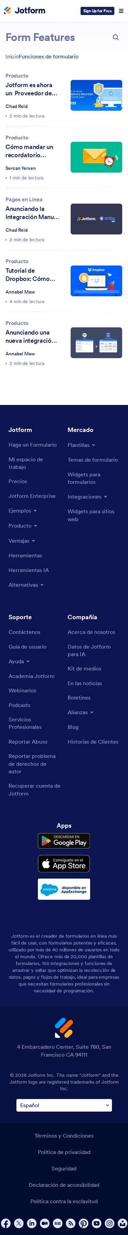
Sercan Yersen (20, 168)
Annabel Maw (20, 292)
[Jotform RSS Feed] (70, 1223)
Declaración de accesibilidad (64, 1184)
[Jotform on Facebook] (6, 1223)
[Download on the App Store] (64, 863)
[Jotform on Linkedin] (32, 1223)
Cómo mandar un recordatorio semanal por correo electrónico (32, 151)
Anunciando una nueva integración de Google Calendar (30, 336)
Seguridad (64, 1168)
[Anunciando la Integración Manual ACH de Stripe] (96, 219)
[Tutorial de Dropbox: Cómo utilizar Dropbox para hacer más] (96, 281)
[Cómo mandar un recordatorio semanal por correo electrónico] (96, 157)
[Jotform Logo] (24, 11)
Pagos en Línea (24, 199)
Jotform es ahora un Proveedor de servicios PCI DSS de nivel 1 (29, 89)
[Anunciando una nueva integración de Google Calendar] (96, 343)
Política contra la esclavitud (64, 1201)
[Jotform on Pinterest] (83, 1223)
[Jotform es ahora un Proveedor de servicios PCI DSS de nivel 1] (96, 95)
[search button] (116, 37)
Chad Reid (16, 106)
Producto (16, 75)
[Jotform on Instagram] (109, 1223)
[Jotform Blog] (57, 1223)
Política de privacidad (64, 1152)
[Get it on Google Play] (64, 841)
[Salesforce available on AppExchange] (64, 889)
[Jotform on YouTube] (96, 1223)
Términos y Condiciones (64, 1135)
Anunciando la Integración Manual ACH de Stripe (32, 213)
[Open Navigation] (121, 10)
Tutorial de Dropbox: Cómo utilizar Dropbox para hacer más (27, 275)
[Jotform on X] (19, 1223)
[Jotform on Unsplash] (122, 1223)
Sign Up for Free (97, 10)
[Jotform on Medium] (44, 1223)
